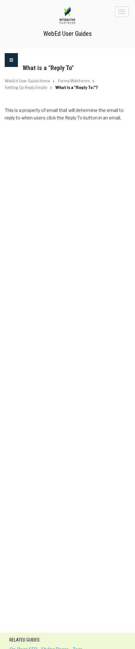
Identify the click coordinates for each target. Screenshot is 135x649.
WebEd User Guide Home (27, 81)
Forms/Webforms (73, 81)
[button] (11, 64)
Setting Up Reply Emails (26, 87)
